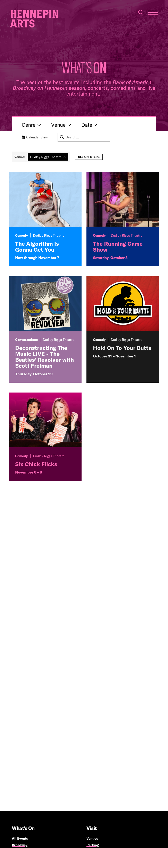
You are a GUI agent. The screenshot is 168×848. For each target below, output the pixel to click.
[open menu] (153, 12)
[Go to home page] (34, 18)
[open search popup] (140, 12)
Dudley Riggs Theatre (46, 157)
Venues (92, 838)
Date (86, 125)
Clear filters (89, 157)
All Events (20, 838)
